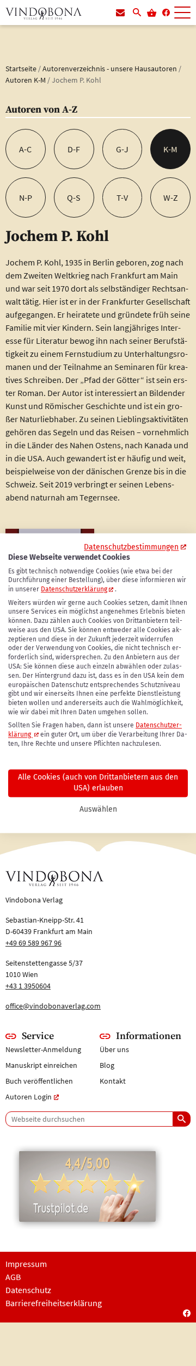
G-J (122, 149)
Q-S (74, 197)
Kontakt (113, 1081)
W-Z (170, 197)
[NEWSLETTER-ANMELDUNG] (120, 12)
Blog (107, 1065)
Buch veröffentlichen (39, 1081)
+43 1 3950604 (28, 986)
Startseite (20, 68)
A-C (25, 149)
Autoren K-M (25, 80)
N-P (25, 197)
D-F (74, 149)
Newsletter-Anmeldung (43, 1049)
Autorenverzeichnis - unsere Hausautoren (109, 68)
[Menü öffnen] (182, 13)
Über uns (114, 1049)
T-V (122, 197)
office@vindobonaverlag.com (53, 1006)
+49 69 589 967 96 (33, 943)
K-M (170, 149)
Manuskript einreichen (41, 1065)
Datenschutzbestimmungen (131, 547)
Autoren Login (28, 1097)
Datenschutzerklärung (74, 590)
